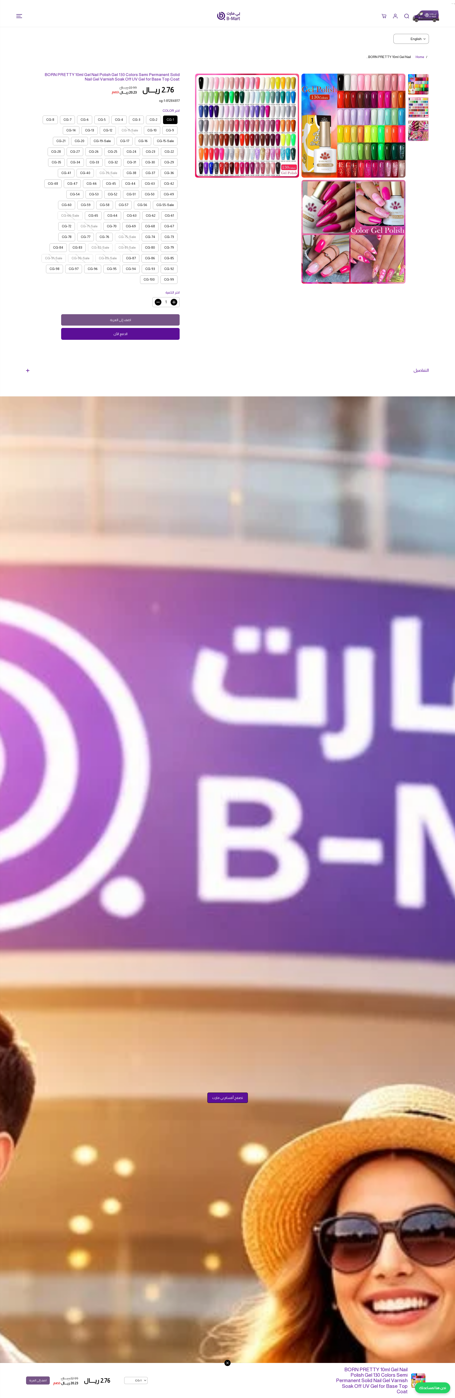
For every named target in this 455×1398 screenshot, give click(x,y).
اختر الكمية (172, 292)
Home (420, 57)
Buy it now (120, 334)
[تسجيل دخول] (395, 16)
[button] (18, 16)
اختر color (171, 110)
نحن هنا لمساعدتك (432, 1388)
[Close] (227, 1363)
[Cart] (384, 16)
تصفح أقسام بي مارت (227, 1098)
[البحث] (406, 16)
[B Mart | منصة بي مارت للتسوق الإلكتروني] (229, 16)
